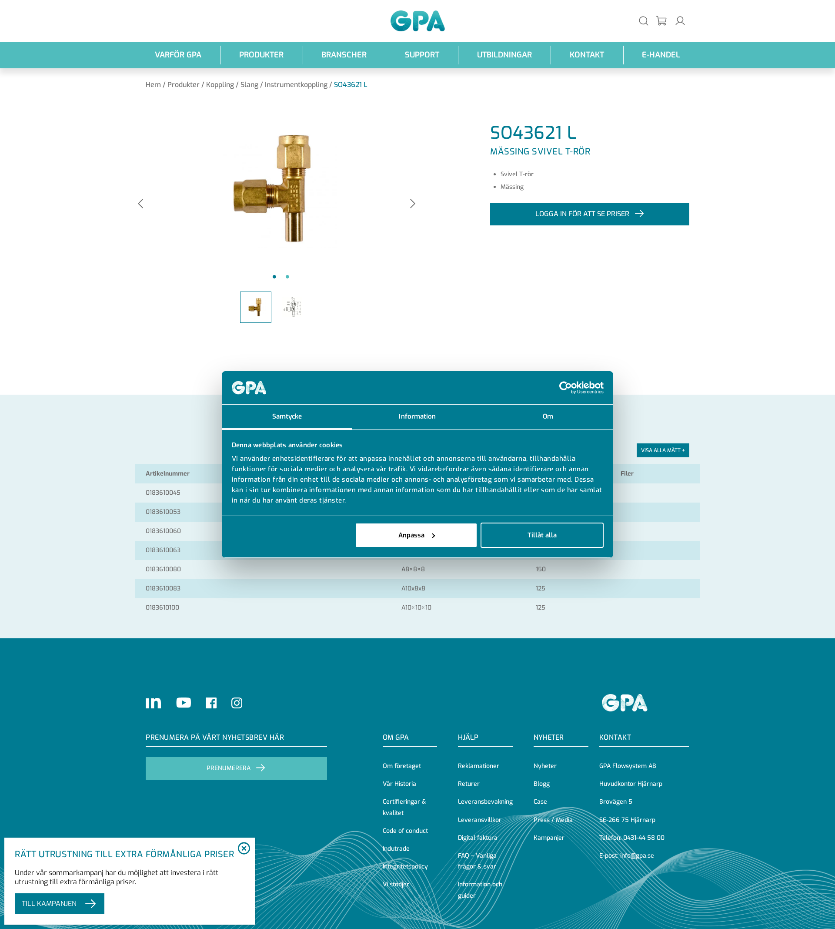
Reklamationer (478, 766)
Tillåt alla (542, 535)
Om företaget (402, 766)
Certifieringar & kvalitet (404, 807)
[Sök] (643, 20)
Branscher (344, 55)
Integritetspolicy (405, 866)
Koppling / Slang (232, 84)
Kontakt (587, 55)
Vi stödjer (396, 884)
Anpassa (411, 535)
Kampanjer (549, 838)
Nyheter (545, 766)
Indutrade (396, 849)
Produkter (261, 55)
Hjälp (468, 737)
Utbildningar (504, 55)
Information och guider (480, 889)
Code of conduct (405, 831)
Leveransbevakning (485, 802)
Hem (153, 84)
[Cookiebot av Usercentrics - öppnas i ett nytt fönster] (566, 387)
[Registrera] (662, 21)
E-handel (661, 55)
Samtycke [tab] (287, 416)
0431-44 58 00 (644, 838)
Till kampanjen (49, 903)
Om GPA (396, 737)
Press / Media (553, 820)
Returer (469, 784)
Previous (140, 204)
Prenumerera (228, 768)
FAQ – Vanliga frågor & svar (477, 861)
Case (540, 802)
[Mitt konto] (680, 20)
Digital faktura (478, 838)
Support (422, 55)
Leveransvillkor (479, 820)
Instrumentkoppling (296, 84)
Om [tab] (548, 416)
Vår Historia (399, 784)
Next (412, 204)
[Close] (244, 849)
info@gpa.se (637, 856)
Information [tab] (417, 416)
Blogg (542, 784)
